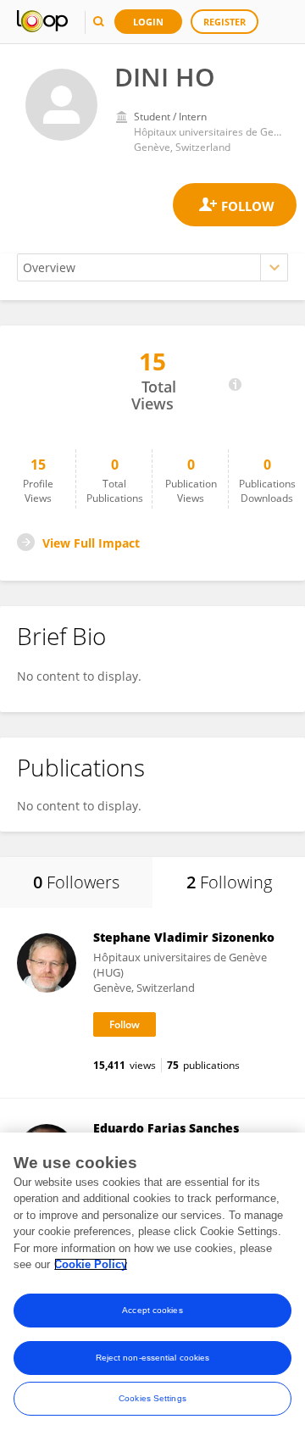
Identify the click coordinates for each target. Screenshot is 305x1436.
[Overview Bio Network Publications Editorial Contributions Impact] (152, 267)
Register (224, 21)
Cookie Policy (90, 1264)
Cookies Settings (152, 1398)
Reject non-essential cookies (153, 1357)
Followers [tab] (76, 882)
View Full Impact (91, 543)
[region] (152, 1284)
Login (148, 21)
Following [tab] (229, 882)
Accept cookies (152, 1310)
